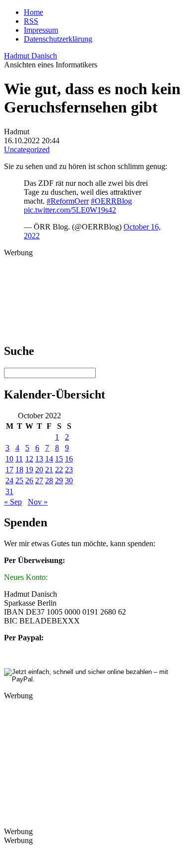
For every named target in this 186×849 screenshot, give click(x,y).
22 (59, 469)
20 (39, 469)
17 (9, 469)
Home (33, 12)
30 (69, 480)
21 (49, 469)
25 (19, 480)
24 (9, 480)
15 (59, 458)
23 (69, 469)
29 (59, 480)
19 (29, 469)
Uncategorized (27, 149)
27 (39, 480)
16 (69, 458)
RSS (31, 21)
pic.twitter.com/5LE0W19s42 (70, 210)
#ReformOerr (68, 201)
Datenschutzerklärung (58, 39)
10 (9, 458)
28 (49, 480)
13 (39, 458)
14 (49, 458)
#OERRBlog (111, 201)
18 (19, 469)
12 (29, 458)
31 (9, 491)
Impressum (41, 30)
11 (19, 458)
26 (29, 480)
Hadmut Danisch (30, 56)
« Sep (13, 502)
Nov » (38, 502)
